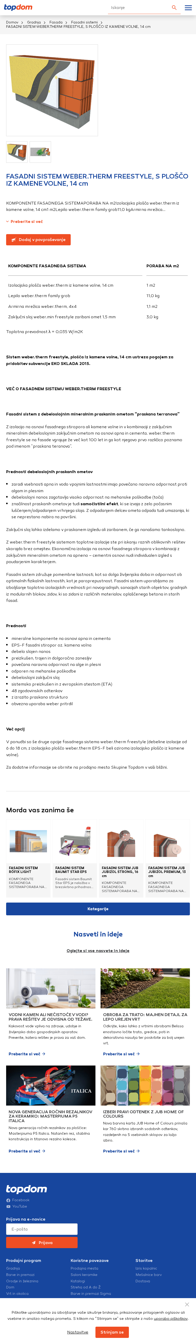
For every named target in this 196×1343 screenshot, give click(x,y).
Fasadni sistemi (84, 22)
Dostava (143, 1281)
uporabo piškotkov (171, 1318)
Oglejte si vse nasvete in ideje (98, 950)
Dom (10, 1287)
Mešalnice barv (149, 1275)
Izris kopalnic (146, 1268)
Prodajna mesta (84, 1268)
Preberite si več (27, 221)
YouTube (20, 1207)
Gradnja (34, 22)
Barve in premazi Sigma (91, 1294)
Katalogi (78, 1281)
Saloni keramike (84, 1275)
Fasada (56, 22)
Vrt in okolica (17, 1294)
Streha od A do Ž (86, 1287)
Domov (12, 22)
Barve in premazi (20, 1275)
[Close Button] (187, 1304)
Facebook (21, 1200)
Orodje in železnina (22, 1281)
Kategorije (98, 909)
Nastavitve (77, 1332)
